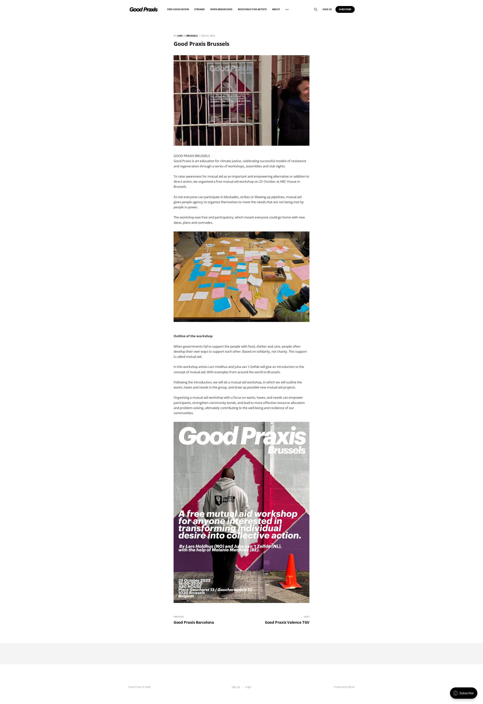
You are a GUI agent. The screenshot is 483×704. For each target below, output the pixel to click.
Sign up (236, 687)
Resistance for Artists (252, 9)
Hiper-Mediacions (221, 9)
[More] (287, 9)
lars (180, 35)
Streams (199, 9)
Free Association (178, 9)
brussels (192, 35)
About (276, 9)
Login (248, 687)
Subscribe (345, 9)
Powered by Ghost (344, 687)
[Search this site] (315, 9)
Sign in (327, 9)
